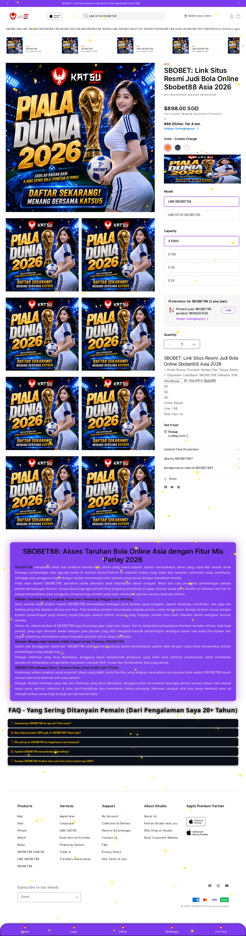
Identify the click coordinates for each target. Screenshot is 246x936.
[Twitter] (173, 488)
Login (74, 931)
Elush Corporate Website (161, 837)
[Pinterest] (179, 488)
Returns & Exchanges (116, 830)
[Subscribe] (76, 897)
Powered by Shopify (217, 906)
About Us (150, 816)
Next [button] (238, 3)
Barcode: (193, 94)
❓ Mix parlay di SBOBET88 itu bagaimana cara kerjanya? (45, 742)
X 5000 (173, 241)
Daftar (123, 931)
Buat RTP (210, 381)
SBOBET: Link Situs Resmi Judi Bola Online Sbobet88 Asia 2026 (101, 3)
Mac (20, 816)
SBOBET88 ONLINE (73, 28)
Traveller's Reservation (75, 859)
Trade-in (65, 852)
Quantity (170, 335)
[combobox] (123, 16)
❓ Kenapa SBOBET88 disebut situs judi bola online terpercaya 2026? (52, 761)
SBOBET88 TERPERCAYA (204, 28)
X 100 (172, 254)
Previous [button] (8, 3)
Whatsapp (171, 931)
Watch (21, 837)
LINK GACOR (68, 830)
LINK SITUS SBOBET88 (184, 215)
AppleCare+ (67, 816)
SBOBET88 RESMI (98, 28)
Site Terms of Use (114, 859)
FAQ (105, 844)
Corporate (67, 823)
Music (21, 844)
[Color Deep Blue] (178, 148)
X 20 (171, 280)
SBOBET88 (13, 28)
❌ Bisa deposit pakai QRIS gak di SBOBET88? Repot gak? (46, 732)
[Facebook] (166, 488)
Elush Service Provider (75, 837)
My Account (110, 816)
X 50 (171, 267)
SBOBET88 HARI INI (173, 28)
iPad (20, 823)
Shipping (187, 114)
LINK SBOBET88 (32, 28)
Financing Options (72, 844)
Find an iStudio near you (160, 823)
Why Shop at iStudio (158, 830)
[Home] (19, 16)
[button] (13, 29)
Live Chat (221, 931)
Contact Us (110, 837)
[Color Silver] (187, 148)
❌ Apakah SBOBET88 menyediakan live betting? (40, 751)
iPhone (22, 830)
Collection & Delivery (116, 823)
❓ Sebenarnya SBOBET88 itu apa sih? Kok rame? (41, 723)
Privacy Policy (111, 852)
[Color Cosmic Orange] (168, 148)
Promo (25, 931)
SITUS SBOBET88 (146, 28)
